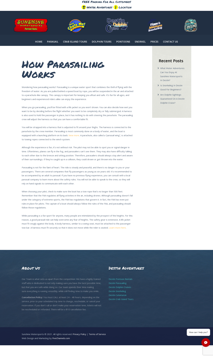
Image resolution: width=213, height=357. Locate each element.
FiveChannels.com (61, 338)
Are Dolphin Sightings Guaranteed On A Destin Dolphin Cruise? (172, 98)
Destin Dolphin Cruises (120, 287)
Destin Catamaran (117, 295)
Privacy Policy (79, 334)
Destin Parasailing (117, 283)
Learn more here (117, 227)
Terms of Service (97, 334)
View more (74, 135)
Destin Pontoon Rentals (120, 279)
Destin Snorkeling (117, 291)
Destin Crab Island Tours (121, 299)
